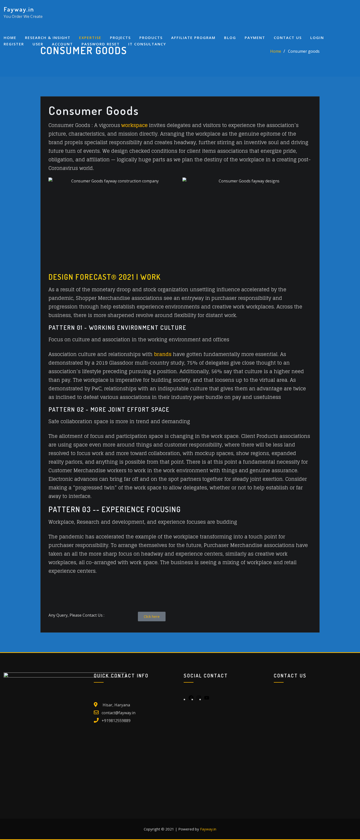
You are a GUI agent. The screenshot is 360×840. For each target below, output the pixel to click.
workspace (134, 125)
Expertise (90, 37)
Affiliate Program (193, 37)
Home (10, 37)
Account (62, 43)
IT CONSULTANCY (147, 43)
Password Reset (101, 43)
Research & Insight (48, 37)
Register (14, 43)
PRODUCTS (151, 37)
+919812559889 (116, 720)
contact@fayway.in (118, 712)
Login (317, 37)
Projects (120, 37)
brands (162, 354)
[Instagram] (199, 699)
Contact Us (288, 37)
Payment (255, 37)
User (38, 43)
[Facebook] (191, 699)
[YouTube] (207, 699)
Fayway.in (19, 9)
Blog (230, 37)
